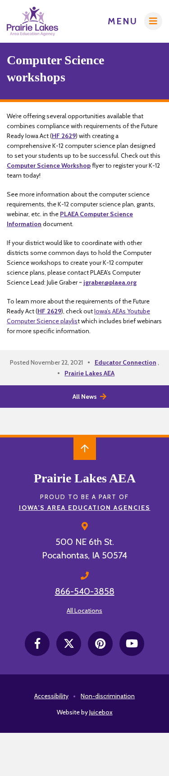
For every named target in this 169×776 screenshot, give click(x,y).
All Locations (84, 611)
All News (85, 396)
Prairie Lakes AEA (89, 373)
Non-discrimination (108, 696)
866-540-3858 (84, 591)
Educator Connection (125, 362)
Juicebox (101, 712)
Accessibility (51, 696)
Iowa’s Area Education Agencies (85, 508)
